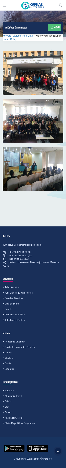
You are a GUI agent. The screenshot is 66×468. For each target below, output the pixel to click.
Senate (8, 309)
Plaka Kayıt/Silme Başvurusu (20, 423)
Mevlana (9, 358)
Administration (12, 287)
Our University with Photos (19, 292)
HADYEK (9, 390)
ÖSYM (8, 401)
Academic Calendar (15, 341)
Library (8, 352)
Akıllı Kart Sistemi (14, 417)
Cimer (8, 412)
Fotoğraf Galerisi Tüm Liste (18, 35)
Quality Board (12, 303)
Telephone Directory (15, 320)
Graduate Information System (20, 347)
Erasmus (9, 368)
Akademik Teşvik (13, 396)
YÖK (7, 406)
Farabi (8, 363)
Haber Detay (10, 39)
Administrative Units (15, 314)
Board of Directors (14, 298)
